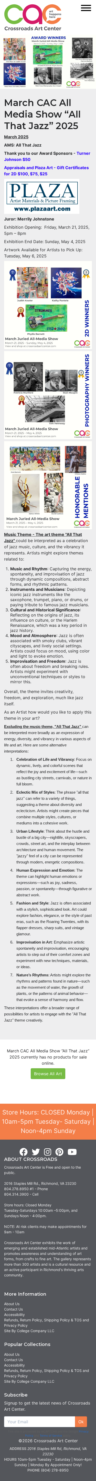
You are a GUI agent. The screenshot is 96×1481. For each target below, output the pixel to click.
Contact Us (13, 1309)
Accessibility (14, 1314)
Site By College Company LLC (29, 1331)
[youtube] (72, 1152)
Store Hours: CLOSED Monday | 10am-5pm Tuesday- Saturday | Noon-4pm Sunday (48, 1121)
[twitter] (36, 1152)
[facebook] (23, 1152)
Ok (81, 1421)
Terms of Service (51, 1435)
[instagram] (47, 1152)
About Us (11, 1304)
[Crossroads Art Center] (32, 17)
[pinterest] (59, 1152)
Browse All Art (48, 1073)
